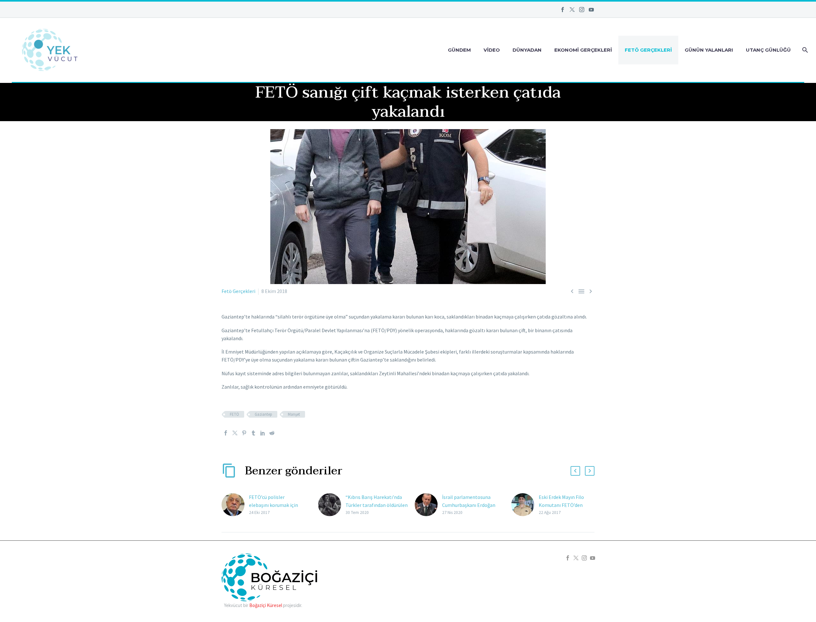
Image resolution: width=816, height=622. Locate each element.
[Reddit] (271, 432)
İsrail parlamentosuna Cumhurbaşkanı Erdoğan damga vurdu (468, 505)
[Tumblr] (253, 432)
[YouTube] (591, 9)
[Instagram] (581, 9)
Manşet (294, 414)
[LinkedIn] (262, 432)
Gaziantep (263, 414)
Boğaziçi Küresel (265, 605)
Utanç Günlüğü (768, 50)
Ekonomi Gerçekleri (583, 50)
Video (492, 50)
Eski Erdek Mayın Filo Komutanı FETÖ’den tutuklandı (561, 505)
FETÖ (234, 414)
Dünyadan (527, 50)
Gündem (459, 50)
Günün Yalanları (709, 50)
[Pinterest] (244, 432)
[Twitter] (572, 9)
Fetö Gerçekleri (648, 50)
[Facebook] (562, 9)
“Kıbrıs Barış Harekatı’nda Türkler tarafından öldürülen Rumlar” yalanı (377, 505)
